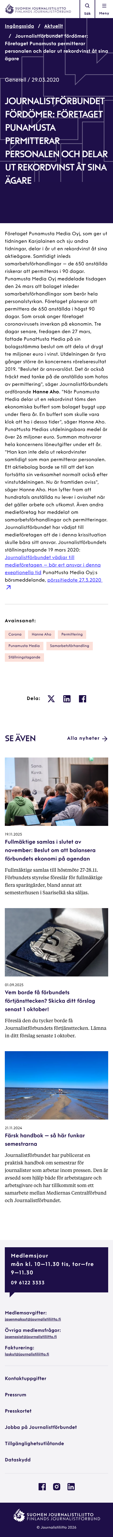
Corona (14, 634)
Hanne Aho (41, 634)
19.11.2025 (13, 834)
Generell (15, 80)
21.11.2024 (13, 1128)
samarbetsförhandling (69, 646)
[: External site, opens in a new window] (51, 698)
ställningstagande (24, 657)
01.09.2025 (14, 985)
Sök (87, 14)
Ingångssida (19, 26)
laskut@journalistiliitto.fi (27, 1354)
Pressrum (15, 1395)
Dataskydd (18, 1460)
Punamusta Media (24, 646)
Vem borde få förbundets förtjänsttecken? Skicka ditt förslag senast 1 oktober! (50, 1001)
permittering (72, 634)
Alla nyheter (83, 738)
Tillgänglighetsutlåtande (34, 1444)
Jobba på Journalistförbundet (41, 1427)
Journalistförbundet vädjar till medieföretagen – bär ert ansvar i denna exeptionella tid (53, 565)
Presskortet (18, 1411)
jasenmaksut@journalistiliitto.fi (33, 1319)
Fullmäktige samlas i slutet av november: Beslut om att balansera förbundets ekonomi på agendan (50, 851)
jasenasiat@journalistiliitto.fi (31, 1337)
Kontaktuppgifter (25, 1378)
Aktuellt (53, 26)
